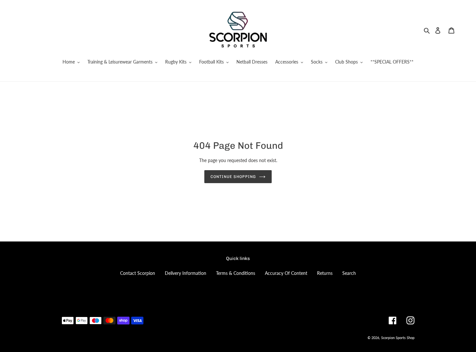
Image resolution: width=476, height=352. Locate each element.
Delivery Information (185, 273)
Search (349, 273)
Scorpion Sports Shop (397, 337)
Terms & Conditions (235, 273)
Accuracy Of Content (286, 273)
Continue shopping (232, 176)
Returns (325, 273)
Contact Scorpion (137, 273)
